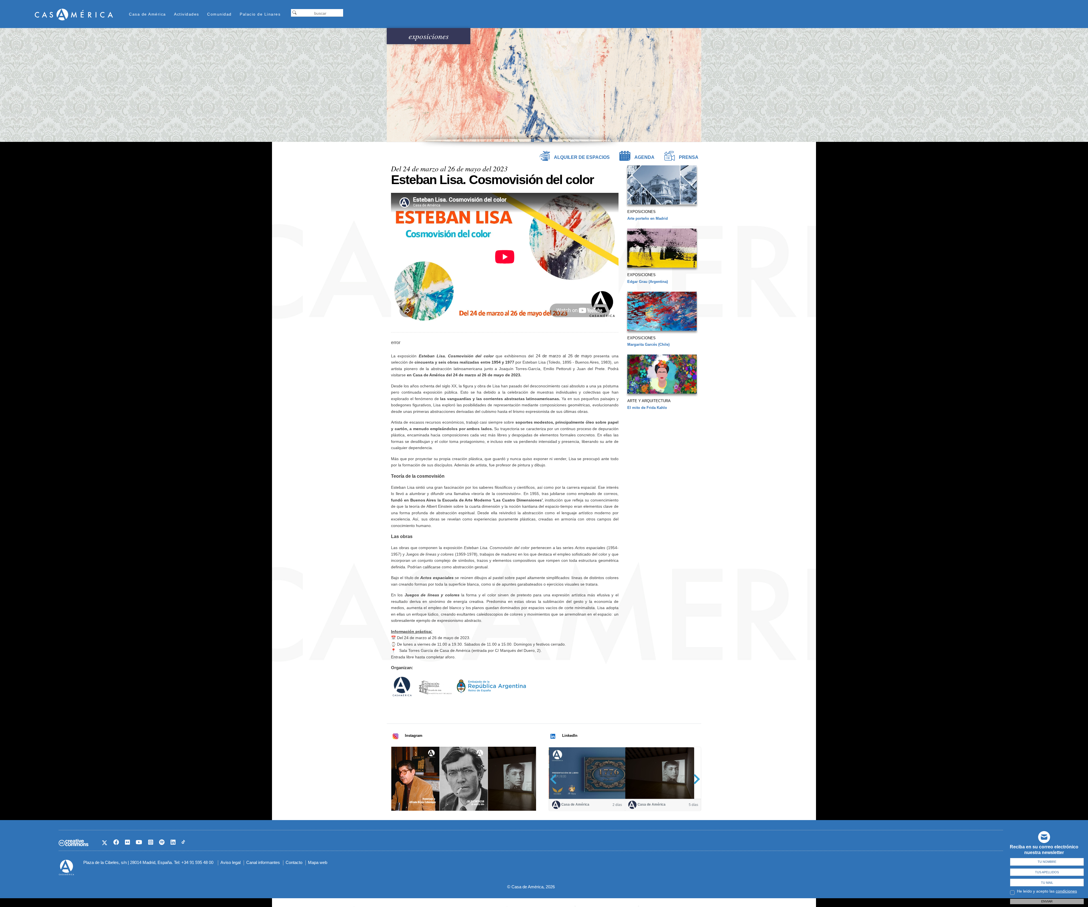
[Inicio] (73, 14)
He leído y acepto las (1047, 891)
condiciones (1066, 891)
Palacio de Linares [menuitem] (260, 14)
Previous (555, 779)
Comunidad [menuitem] (219, 14)
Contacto (294, 862)
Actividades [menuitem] (186, 14)
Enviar (1047, 901)
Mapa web (317, 862)
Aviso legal (230, 862)
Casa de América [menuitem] (147, 14)
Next (695, 779)
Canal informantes (263, 862)
